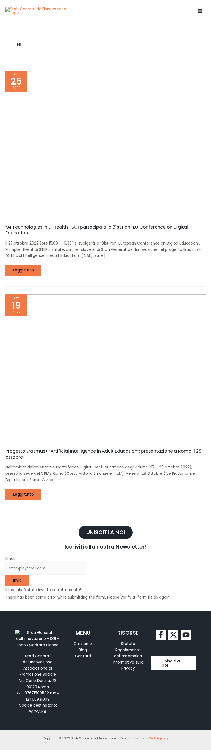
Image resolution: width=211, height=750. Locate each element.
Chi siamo (83, 643)
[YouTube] (186, 635)
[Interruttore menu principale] (200, 10)
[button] (173, 663)
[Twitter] (173, 635)
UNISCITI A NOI (105, 532)
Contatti (83, 656)
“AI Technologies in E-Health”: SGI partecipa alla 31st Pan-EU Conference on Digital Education (96, 230)
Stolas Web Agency (153, 738)
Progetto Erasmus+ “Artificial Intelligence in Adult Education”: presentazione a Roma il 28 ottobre (103, 454)
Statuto (128, 643)
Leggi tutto (25, 269)
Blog (83, 650)
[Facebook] (161, 635)
